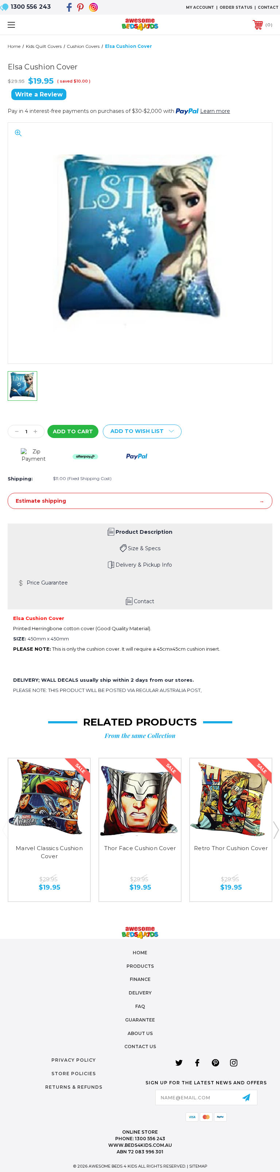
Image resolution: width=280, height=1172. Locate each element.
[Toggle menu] (34, 25)
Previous (4, 830)
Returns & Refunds (73, 1087)
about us (140, 1033)
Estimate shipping (41, 501)
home (140, 952)
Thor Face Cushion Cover (140, 848)
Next (275, 830)
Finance (140, 979)
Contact (268, 7)
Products (140, 966)
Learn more (215, 111)
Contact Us (140, 1046)
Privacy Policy (73, 1060)
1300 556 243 (31, 6)
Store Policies (73, 1073)
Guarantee (140, 1020)
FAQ (140, 1006)
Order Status (235, 7)
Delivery (140, 993)
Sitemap (198, 1166)
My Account (200, 7)
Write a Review (39, 94)
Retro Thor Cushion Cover (231, 848)
